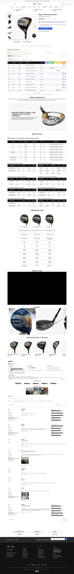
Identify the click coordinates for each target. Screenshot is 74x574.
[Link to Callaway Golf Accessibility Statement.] (37, 571)
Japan (28, 569)
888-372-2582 (50, 94)
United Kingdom (35, 569)
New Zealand (43, 569)
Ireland (46, 569)
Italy (37, 569)
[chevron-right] (65, 321)
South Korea (48, 569)
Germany (39, 569)
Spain (41, 569)
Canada (30, 569)
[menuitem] (60, 4)
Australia (32, 569)
